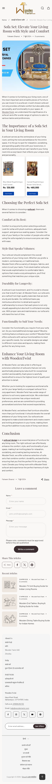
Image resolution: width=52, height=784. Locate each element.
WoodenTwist (8, 112)
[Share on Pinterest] (32, 565)
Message (9, 520)
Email (8, 508)
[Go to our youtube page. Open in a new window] (32, 714)
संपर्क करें (8, 664)
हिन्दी (24, 739)
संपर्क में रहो (8, 642)
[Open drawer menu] (3, 8)
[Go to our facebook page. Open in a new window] (8, 714)
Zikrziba (8, 654)
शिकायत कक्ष (26, 761)
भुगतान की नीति (26, 757)
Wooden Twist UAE (12, 650)
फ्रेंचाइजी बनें (9, 679)
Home (4, 20)
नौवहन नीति (26, 769)
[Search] (42, 8)
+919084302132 (18, 704)
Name (8, 495)
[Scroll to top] (42, 777)
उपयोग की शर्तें (26, 745)
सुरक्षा (26, 749)
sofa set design (10, 440)
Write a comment (26, 549)
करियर (7, 686)
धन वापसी (26, 753)
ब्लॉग (6, 646)
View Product (8, 193)
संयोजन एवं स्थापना (26, 765)
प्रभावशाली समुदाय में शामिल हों (14, 682)
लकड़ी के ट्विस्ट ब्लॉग (18, 20)
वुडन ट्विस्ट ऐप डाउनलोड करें (14, 668)
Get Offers (39, 726)
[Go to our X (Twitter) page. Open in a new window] (24, 714)
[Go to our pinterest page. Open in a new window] (40, 714)
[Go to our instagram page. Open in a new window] (16, 714)
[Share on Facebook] (17, 565)
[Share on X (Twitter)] (25, 565)
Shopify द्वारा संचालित (29, 777)
